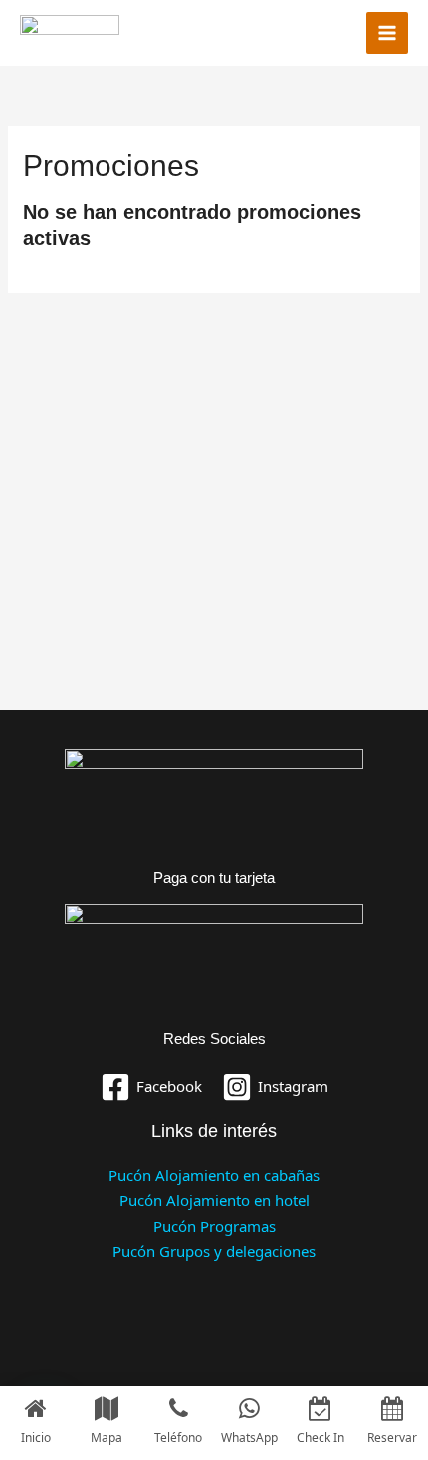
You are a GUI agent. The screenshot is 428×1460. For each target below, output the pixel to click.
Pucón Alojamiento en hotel (214, 1200)
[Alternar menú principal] (387, 33)
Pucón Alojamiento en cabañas (214, 1175)
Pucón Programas (214, 1226)
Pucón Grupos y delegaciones (214, 1251)
